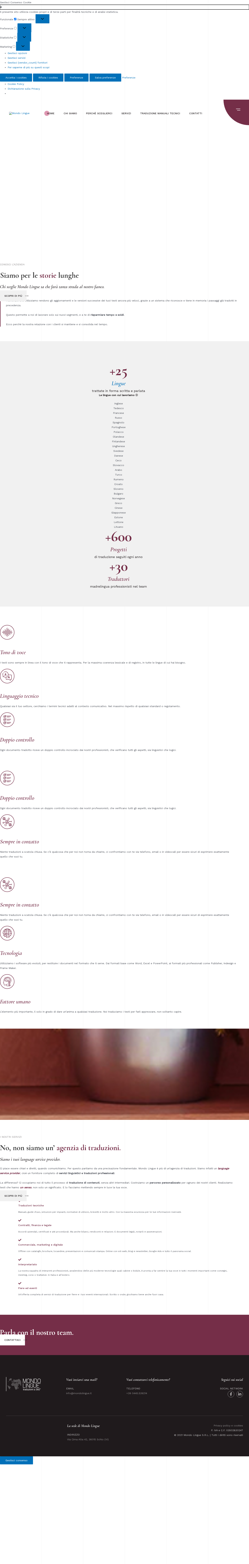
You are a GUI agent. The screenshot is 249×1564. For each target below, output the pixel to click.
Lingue (119, 383)
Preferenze (76, 77)
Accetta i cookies (16, 77)
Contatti (195, 113)
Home (51, 113)
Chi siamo (70, 113)
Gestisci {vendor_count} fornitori (27, 62)
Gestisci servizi (17, 57)
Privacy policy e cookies (228, 1425)
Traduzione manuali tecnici (160, 113)
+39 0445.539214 (136, 1393)
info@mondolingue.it (79, 1393)
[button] (124, 7)
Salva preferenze (105, 77)
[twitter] (239, 1394)
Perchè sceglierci (99, 113)
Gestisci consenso (16, 1460)
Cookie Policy (16, 83)
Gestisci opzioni (17, 53)
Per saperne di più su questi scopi (28, 67)
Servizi (126, 113)
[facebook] (231, 1394)
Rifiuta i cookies (48, 77)
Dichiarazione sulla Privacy (24, 88)
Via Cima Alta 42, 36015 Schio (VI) (88, 1439)
